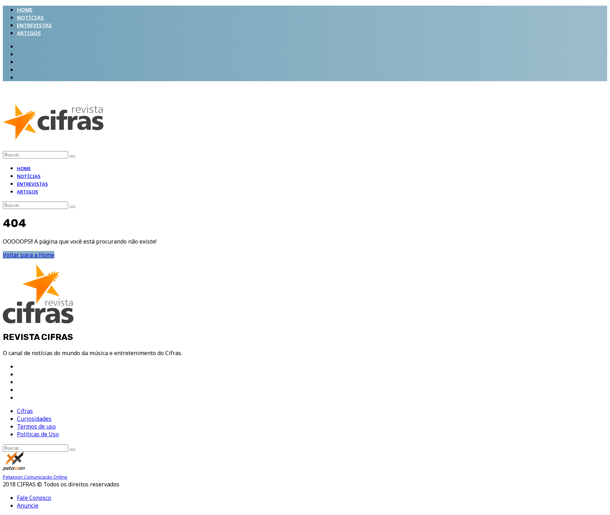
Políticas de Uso (38, 434)
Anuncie (27, 505)
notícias (30, 17)
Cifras (25, 411)
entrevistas (34, 25)
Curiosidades (34, 419)
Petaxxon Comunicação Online (35, 477)
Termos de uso (36, 426)
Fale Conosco (34, 498)
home (24, 9)
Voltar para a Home (28, 255)
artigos (29, 32)
